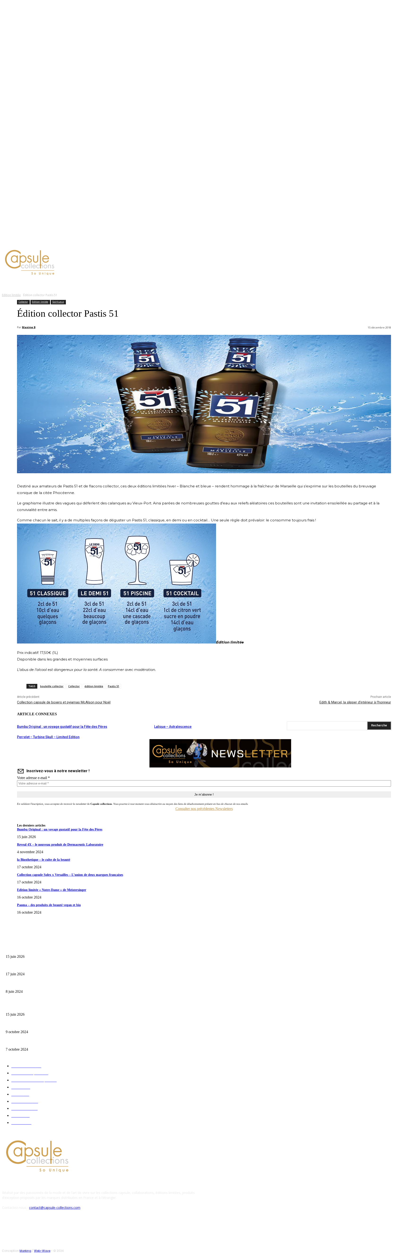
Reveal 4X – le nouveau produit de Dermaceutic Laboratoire (60, 844)
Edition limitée (11, 295)
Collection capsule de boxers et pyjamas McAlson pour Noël (63, 702)
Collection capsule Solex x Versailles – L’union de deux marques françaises (70, 875)
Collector (23, 301)
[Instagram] (41, 241)
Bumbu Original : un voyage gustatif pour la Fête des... (40, 949)
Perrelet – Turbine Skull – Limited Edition (48, 737)
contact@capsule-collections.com (54, 1207)
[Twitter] (46, 241)
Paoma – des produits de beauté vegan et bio (49, 905)
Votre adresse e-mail (33, 778)
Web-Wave (42, 1251)
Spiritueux (58, 301)
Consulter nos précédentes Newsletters (204, 809)
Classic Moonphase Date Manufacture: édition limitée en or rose (47, 984)
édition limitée (94, 686)
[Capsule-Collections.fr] (52, 263)
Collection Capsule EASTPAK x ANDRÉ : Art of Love (39, 967)
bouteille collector (52, 686)
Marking (25, 1251)
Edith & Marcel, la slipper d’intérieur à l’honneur (355, 702)
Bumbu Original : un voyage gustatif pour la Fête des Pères (62, 727)
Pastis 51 (113, 686)
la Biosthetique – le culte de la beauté (43, 859)
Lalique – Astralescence (172, 727)
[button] (226, 283)
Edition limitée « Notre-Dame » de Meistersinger (51, 890)
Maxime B (28, 327)
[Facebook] (35, 241)
